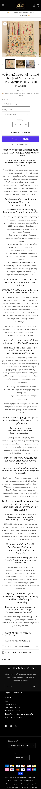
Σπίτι (6, 701)
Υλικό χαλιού (7, 109)
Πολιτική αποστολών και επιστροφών (19, 714)
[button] (2, 5)
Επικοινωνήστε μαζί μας (14, 707)
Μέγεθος (5, 99)
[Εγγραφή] (33, 686)
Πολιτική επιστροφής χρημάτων (23, 780)
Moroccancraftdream (15, 777)
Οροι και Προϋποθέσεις (14, 717)
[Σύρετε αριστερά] (2, 64)
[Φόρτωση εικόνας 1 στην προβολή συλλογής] (10, 64)
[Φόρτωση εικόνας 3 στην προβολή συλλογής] (30, 64)
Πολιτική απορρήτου (12, 711)
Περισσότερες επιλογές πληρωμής (20, 144)
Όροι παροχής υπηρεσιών (29, 784)
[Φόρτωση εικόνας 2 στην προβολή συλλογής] (20, 64)
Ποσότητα (20, 120)
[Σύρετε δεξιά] (38, 64)
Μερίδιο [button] (7, 659)
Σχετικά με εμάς (10, 704)
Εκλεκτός (8, 698)
